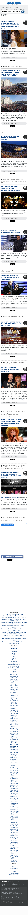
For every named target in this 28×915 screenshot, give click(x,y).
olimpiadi (14, 318)
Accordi (13, 888)
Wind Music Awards (21, 181)
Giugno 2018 (14, 738)
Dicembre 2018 (14, 728)
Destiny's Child (13, 413)
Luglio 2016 (14, 775)
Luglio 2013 (14, 834)
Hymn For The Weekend (6, 414)
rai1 (15, 181)
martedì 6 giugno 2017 (6, 181)
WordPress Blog (14, 873)
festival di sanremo (5, 271)
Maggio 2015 (14, 798)
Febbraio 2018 (14, 744)
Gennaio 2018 (14, 746)
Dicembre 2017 (14, 748)
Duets (20, 66)
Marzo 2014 (14, 821)
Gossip (14, 656)
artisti (9, 66)
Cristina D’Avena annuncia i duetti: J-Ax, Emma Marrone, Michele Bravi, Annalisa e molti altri (10, 25)
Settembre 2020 (14, 694)
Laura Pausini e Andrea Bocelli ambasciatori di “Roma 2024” (10, 277)
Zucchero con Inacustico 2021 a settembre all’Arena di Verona (14, 642)
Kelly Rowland (16, 414)
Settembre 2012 (14, 850)
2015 (5, 517)
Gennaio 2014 (14, 824)
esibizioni (8, 519)
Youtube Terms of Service (14, 892)
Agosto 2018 (14, 735)
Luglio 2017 (14, 756)
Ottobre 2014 (14, 809)
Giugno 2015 (14, 796)
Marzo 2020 (14, 704)
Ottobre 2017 (14, 751)
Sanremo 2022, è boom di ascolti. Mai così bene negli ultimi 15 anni (14, 633)
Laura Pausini (4, 318)
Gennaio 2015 (14, 805)
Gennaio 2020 (14, 707)
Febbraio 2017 (14, 764)
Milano (13, 132)
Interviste (14, 661)
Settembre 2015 (14, 792)
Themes (14, 871)
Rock (12, 7)
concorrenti (15, 270)
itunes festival (4, 520)
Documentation (14, 865)
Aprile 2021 (14, 682)
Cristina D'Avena (14, 66)
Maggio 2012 (14, 857)
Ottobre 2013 (14, 829)
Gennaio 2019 (14, 726)
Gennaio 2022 (14, 676)
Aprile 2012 (14, 858)
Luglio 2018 (14, 736)
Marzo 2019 (14, 723)
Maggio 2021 (14, 681)
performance (12, 416)
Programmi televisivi (14, 664)
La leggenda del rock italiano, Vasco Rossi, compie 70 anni (14, 620)
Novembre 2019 (14, 710)
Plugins (14, 866)
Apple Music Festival (17, 517)
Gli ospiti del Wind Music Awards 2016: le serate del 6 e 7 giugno (11, 323)
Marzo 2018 (14, 743)
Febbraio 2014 (14, 822)
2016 (5, 362)
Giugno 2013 (14, 835)
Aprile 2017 (14, 761)
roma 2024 (18, 318)
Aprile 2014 (14, 819)
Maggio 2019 (14, 720)
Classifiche (14, 651)
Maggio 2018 (14, 739)
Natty (19, 466)
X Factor (14, 671)
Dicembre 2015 (14, 787)
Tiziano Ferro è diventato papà (14, 614)
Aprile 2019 (14, 721)
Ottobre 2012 (14, 848)
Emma (8, 465)
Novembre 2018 (14, 730)
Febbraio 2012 (14, 862)
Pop (2, 9)
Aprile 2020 (14, 702)
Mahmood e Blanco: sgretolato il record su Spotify (14, 626)
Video (14, 669)
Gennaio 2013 (14, 844)
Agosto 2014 (14, 813)
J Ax (9, 466)
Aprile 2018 (14, 741)
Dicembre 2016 (14, 767)
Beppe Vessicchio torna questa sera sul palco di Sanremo (14, 623)
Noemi (8, 468)
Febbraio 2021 (14, 686)
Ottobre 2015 (14, 790)
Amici (16, 7)
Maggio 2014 (14, 818)
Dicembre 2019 (14, 708)
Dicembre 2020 (14, 689)
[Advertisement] (14, 540)
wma (2, 182)
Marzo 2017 (14, 762)
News (22, 9)
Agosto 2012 (14, 852)
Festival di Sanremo (14, 655)
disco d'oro (17, 179)
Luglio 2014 (14, 814)
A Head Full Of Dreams (12, 411)
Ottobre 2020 (14, 692)
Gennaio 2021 (14, 687)
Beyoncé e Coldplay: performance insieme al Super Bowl (10, 369)
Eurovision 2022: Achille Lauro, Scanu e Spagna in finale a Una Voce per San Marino (14, 616)
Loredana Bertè (13, 466)
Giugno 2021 (14, 679)
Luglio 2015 (14, 795)
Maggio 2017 (14, 759)
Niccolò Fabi (3, 468)
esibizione (19, 413)
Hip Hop (14, 658)
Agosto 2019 (14, 715)
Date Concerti (4, 889)
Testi (2, 888)
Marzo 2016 (14, 782)
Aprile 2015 (14, 800)
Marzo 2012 (14, 860)
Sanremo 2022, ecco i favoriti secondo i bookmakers (14, 636)
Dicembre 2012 (14, 845)
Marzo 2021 (14, 684)
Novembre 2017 (14, 749)
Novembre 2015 (14, 788)
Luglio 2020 (14, 697)
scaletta (7, 363)
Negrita (22, 466)
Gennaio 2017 (14, 765)
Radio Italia (22, 132)
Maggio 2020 (14, 700)
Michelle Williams (5, 416)
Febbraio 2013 (14, 842)
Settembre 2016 (14, 772)
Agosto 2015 (14, 793)
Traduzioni (11, 889)
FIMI (22, 179)
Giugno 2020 (14, 699)
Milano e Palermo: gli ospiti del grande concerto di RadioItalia (10, 188)
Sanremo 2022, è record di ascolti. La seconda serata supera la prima (14, 629)
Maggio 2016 (14, 778)
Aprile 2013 (14, 839)
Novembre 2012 (14, 847)
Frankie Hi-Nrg (4, 466)
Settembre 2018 (14, 733)
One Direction (15, 496)
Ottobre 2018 (14, 731)
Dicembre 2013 (14, 826)
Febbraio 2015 (14, 803)
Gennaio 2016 (14, 785)
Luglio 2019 (14, 717)
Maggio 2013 (14, 837)
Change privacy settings (17, 893)
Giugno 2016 (14, 777)
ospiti (13, 181)
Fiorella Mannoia (10, 444)
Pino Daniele (16, 468)
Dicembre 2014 (14, 806)
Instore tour (14, 660)
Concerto (9, 132)
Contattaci (5, 7)
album (5, 66)
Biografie (18, 888)
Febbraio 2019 (14, 725)
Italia (22, 316)
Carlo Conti (9, 270)
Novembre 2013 (14, 827)
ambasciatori (7, 316)
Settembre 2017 (14, 752)
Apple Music (9, 517)
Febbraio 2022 (14, 674)
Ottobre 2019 (14, 712)
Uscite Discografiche (12, 9)
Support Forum (14, 870)
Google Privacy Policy (6, 893)
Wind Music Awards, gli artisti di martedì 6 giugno (10, 137)
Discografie (7, 888)
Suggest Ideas (14, 868)
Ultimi (16, 889)
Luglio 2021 (14, 678)
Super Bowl (18, 416)
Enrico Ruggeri (14, 465)
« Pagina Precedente (7, 525)
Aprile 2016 (14, 780)
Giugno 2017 (14, 757)
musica (9, 318)
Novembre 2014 (14, 808)
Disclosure (15, 497)
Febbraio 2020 (14, 705)
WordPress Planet (14, 875)
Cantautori (14, 650)
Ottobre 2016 (14, 770)
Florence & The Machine (16, 519)
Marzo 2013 (14, 840)
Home (3, 18)
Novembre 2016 (14, 769)
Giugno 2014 (14, 816)
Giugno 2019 (14, 718)
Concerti (14, 653)
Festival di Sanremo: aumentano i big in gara (10, 232)
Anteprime (14, 648)
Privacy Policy (4, 892)
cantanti (3, 413)
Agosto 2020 (14, 695)
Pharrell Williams (6, 496)
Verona (21, 468)
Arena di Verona (8, 179)
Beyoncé (14, 400)
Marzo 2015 (14, 801)
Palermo (18, 132)
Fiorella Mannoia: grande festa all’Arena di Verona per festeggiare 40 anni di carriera (11, 422)
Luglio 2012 (14, 853)
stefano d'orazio (14, 666)
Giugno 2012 (14, 855)
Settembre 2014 (14, 811)
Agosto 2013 (14, 832)
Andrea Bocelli (14, 316)
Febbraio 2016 (14, 783)
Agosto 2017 (14, 754)
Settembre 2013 (14, 831)
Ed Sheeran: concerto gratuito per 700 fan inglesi (14, 639)
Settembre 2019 (14, 713)
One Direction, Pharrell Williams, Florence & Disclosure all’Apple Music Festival (11, 474)
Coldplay (21, 400)
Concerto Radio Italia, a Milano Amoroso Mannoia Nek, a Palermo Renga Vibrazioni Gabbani (11, 73)
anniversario (10, 362)
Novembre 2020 (14, 691)
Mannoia (10, 452)
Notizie (22, 7)
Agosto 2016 (14, 774)
